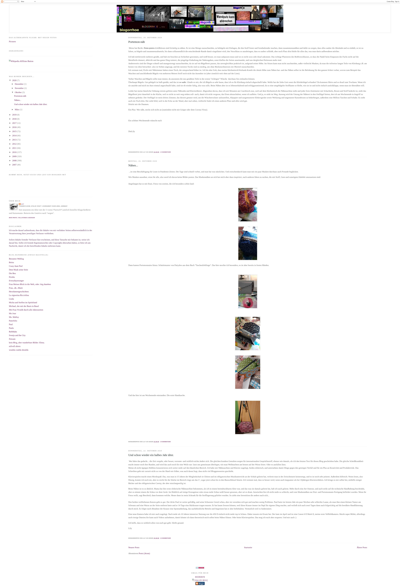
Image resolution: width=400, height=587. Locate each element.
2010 (14, 152)
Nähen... (133, 165)
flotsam (12, 339)
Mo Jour (12, 313)
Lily (22, 204)
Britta (11, 262)
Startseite (248, 547)
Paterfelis (13, 321)
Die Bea (12, 273)
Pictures (12, 41)
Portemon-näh (136, 41)
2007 (14, 165)
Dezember (19, 84)
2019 (14, 115)
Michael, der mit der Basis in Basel (24, 306)
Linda (11, 299)
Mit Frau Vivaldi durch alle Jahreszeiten (26, 310)
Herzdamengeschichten (19, 291)
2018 (14, 119)
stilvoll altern (14, 346)
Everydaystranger (16, 280)
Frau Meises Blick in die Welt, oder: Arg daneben (30, 284)
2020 (14, 80)
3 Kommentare (165, 441)
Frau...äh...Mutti (16, 288)
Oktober (18, 92)
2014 (14, 135)
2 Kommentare (165, 152)
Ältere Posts (362, 547)
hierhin (200, 577)
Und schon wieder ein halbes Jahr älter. (151, 455)
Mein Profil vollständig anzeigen (22, 217)
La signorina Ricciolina (19, 295)
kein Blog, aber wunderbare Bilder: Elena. (27, 342)
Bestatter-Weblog (16, 259)
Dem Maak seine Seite (18, 270)
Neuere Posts (133, 547)
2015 (14, 131)
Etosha (12, 277)
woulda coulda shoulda (18, 350)
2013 (14, 140)
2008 (14, 160)
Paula (11, 328)
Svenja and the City (17, 335)
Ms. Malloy (14, 317)
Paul (11, 324)
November (19, 88)
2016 (14, 127)
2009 (14, 156)
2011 (14, 148)
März (17, 109)
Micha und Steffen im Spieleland (23, 302)
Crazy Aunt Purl (16, 266)
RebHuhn (13, 331)
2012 (14, 144)
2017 (14, 123)
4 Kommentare (165, 538)
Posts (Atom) (144, 553)
